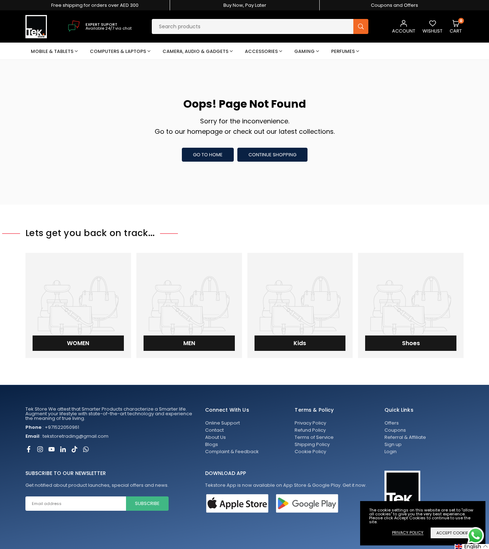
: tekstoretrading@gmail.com (66, 436)
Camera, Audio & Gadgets (195, 51)
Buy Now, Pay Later (244, 5)
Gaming (304, 51)
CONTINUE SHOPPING (272, 154)
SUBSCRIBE (147, 503)
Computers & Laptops (118, 51)
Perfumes (343, 51)
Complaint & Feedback (232, 451)
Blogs (211, 444)
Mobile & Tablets (52, 51)
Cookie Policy (310, 451)
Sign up (393, 444)
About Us (215, 437)
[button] (455, 26)
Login (390, 451)
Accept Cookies (453, 533)
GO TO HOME (208, 154)
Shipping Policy (312, 444)
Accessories (261, 51)
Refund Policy (310, 430)
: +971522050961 (52, 427)
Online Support (222, 423)
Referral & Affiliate (405, 437)
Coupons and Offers (394, 5)
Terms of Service (314, 437)
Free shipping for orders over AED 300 (95, 5)
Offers (391, 423)
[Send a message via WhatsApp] (475, 535)
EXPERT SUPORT (101, 24)
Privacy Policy (310, 423)
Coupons (395, 430)
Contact (214, 430)
